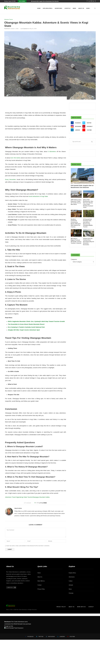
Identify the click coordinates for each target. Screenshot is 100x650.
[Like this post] (36, 502)
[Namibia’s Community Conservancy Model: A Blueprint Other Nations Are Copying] (76, 213)
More (88, 8)
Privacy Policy (41, 589)
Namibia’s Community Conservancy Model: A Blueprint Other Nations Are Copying (76, 223)
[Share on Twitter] (39, 503)
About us (81, 8)
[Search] (95, 8)
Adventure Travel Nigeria (13, 497)
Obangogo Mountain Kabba (41, 497)
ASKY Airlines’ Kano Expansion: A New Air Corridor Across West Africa (76, 202)
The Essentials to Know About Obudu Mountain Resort (26, 324)
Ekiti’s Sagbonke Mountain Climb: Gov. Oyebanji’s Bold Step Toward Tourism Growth (36, 321)
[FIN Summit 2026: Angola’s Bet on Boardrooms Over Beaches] (82, 176)
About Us (40, 577)
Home (38, 8)
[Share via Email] (45, 502)
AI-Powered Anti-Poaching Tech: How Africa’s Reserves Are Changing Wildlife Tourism (88, 223)
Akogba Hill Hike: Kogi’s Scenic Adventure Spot (24, 330)
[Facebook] (87, 1)
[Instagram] (91, 1)
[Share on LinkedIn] (42, 502)
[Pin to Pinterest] (40, 502)
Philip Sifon (18, 508)
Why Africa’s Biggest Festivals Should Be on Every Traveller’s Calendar (76, 241)
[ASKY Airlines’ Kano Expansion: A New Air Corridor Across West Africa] (76, 194)
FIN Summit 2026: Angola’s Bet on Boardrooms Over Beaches (45, 1)
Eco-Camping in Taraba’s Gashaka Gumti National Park (26, 327)
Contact (39, 585)
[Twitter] (89, 1)
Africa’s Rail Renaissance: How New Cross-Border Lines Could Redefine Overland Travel (88, 203)
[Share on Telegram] (44, 502)
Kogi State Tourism (26, 497)
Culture (70, 581)
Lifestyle (67, 8)
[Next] (29, 1)
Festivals (71, 593)
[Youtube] (95, 1)
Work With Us (41, 581)
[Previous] (28, 1)
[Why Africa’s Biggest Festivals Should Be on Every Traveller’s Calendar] (76, 233)
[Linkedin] (93, 1)
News (74, 8)
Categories (74, 259)
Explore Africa (47, 8)
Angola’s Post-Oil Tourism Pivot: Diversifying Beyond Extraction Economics (88, 241)
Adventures (58, 8)
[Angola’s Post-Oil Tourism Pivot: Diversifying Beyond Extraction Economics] (88, 233)
